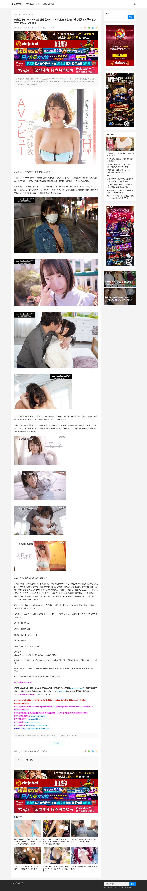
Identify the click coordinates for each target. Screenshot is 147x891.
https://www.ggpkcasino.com (37, 728)
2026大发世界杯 (48, 4)
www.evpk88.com (37, 716)
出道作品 (33, 751)
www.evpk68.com (35, 719)
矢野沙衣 (42, 751)
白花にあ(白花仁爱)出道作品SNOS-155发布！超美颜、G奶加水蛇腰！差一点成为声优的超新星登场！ (27, 841)
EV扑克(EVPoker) (25, 682)
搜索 (107, 13)
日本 (114, 887)
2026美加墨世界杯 (32, 4)
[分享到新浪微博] (85, 27)
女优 (118, 887)
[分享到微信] (89, 27)
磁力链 (110, 887)
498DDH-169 (112, 176)
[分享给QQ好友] (92, 27)
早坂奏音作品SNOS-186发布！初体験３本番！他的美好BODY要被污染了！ (55, 869)
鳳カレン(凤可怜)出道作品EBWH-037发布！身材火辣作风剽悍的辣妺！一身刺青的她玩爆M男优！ (56, 841)
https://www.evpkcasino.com (37, 725)
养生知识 (30, 14)
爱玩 (19, 28)
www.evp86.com (76, 688)
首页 (23, 14)
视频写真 (130, 887)
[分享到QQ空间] (96, 27)
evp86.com (61, 691)
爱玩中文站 (16, 4)
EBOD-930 (23, 751)
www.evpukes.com (32, 722)
